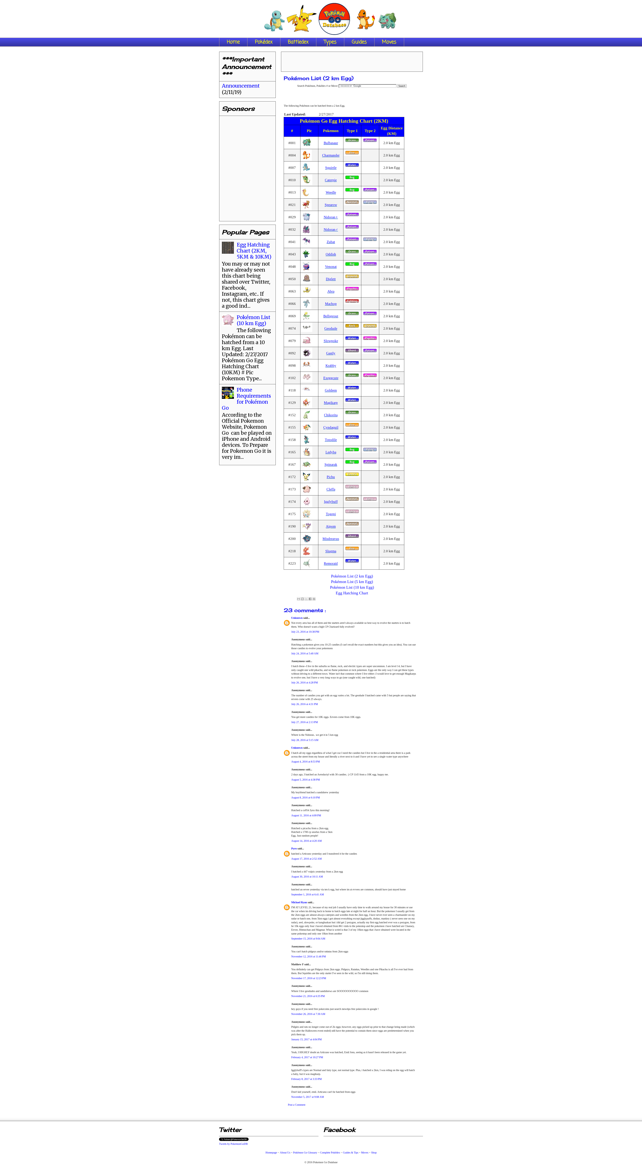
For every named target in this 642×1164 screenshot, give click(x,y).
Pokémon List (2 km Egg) (352, 576)
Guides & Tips (350, 1152)
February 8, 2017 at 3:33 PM (306, 1079)
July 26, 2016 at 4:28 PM (304, 682)
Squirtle (331, 167)
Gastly (330, 353)
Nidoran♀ (331, 217)
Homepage (271, 1152)
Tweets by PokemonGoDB (233, 1143)
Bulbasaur (331, 143)
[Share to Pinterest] (314, 599)
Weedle (331, 192)
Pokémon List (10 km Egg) (352, 587)
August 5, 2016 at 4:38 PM (305, 779)
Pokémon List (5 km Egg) (352, 581)
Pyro (294, 848)
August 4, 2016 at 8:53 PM (305, 761)
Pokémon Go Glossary (305, 1152)
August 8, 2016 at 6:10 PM (305, 797)
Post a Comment (296, 1104)
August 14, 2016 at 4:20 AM (306, 840)
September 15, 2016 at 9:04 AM (308, 938)
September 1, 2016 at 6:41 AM (307, 894)
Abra (330, 291)
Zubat (331, 242)
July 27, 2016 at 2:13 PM (304, 722)
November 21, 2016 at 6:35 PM (308, 996)
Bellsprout (330, 316)
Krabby (331, 365)
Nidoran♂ (331, 229)
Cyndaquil (330, 427)
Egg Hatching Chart (352, 593)
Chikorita (331, 415)
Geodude (330, 328)
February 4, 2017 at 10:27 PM (307, 1057)
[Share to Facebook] (310, 599)
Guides (359, 42)
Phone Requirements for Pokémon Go (246, 399)
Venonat (331, 266)
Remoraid (331, 563)
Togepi (331, 514)
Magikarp (331, 402)
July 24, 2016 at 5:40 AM (304, 653)
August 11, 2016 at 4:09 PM (306, 815)
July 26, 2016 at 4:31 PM (304, 704)
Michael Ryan (299, 902)
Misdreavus (331, 539)
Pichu (331, 477)
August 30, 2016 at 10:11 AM (307, 876)
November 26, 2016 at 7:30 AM (308, 1014)
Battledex (298, 42)
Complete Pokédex (330, 1152)
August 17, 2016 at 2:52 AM (306, 858)
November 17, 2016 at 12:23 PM (308, 978)
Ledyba (331, 452)
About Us (285, 1152)
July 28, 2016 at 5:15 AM (304, 740)
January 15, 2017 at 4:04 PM (306, 1039)
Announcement (241, 86)
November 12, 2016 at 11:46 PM (308, 956)
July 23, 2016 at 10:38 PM (305, 631)
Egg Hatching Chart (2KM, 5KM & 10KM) (254, 251)
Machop (331, 304)
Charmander (331, 155)
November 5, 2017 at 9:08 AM (307, 1096)
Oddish (331, 254)
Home (233, 42)
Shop (374, 1152)
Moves (389, 42)
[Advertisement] (352, 60)
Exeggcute (330, 378)
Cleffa (331, 489)
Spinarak (331, 464)
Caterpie (331, 180)
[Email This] (298, 599)
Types (330, 42)
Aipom (331, 526)
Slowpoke (331, 341)
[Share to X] (306, 599)
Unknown (297, 617)
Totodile (331, 440)
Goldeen (331, 390)
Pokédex (264, 42)
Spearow (331, 205)
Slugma (330, 551)
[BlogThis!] (302, 599)
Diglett (331, 279)
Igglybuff (331, 501)
